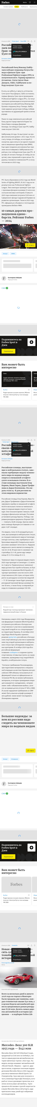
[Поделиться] (31, 41)
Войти (25, 2)
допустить (13, 637)
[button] (34, 2)
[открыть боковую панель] (29, 2)
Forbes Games (11, 7)
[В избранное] (34, 41)
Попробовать (17, 55)
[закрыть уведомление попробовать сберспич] (28, 46)
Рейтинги (24, 7)
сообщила (13, 652)
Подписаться (8, 351)
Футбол (5, 390)
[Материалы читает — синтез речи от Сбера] (28, 41)
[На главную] (5, 2)
